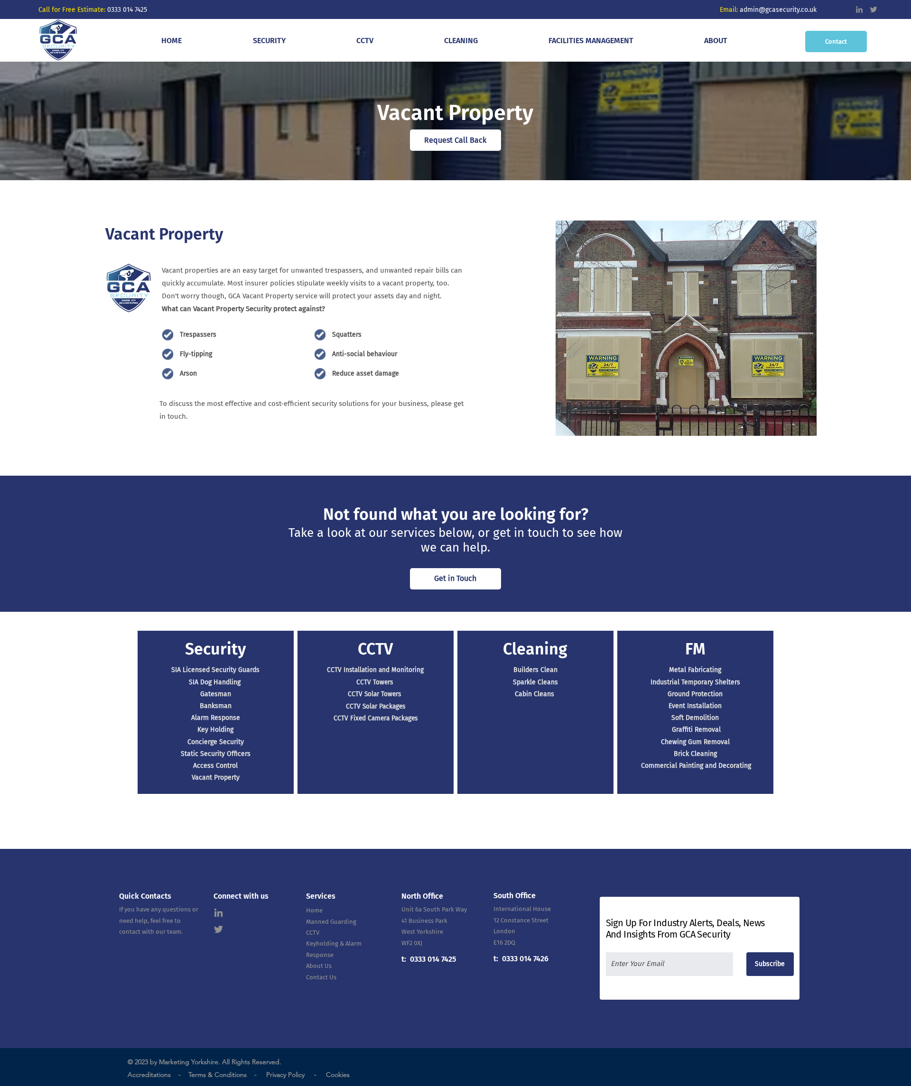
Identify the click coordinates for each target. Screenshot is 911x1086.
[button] (269, 40)
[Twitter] (873, 9)
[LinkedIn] (859, 9)
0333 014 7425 (127, 10)
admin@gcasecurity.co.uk (779, 10)
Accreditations (149, 1074)
